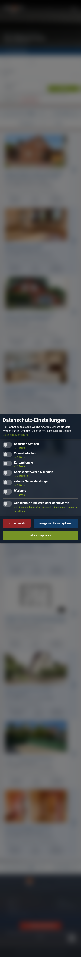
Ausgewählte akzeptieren (55, 523)
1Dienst (20, 447)
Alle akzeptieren (40, 535)
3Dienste (21, 475)
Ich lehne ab (17, 523)
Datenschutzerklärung (16, 434)
